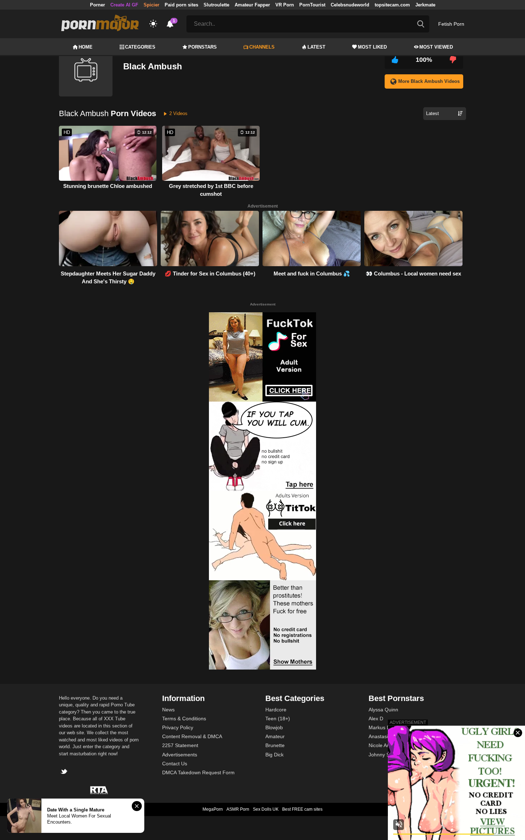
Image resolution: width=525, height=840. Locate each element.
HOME (85, 47)
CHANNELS (262, 47)
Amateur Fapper (252, 5)
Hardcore (275, 709)
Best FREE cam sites (302, 809)
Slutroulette (216, 5)
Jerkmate (425, 5)
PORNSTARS (202, 47)
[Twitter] (65, 772)
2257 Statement (180, 745)
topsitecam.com (392, 5)
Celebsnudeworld (350, 5)
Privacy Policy (177, 727)
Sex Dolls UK (266, 809)
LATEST (316, 47)
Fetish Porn (451, 24)
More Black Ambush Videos (429, 81)
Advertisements (179, 754)
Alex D (376, 718)
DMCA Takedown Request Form (198, 772)
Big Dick (274, 754)
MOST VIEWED (436, 47)
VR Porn (284, 5)
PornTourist (312, 5)
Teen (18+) (277, 718)
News (168, 709)
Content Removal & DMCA (192, 736)
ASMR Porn (237, 809)
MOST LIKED (372, 47)
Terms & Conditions (184, 718)
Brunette (275, 745)
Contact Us (174, 763)
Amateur (275, 736)
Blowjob (274, 727)
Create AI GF (124, 5)
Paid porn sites (181, 5)
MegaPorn (212, 809)
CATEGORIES (140, 47)
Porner (97, 5)
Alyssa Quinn (383, 709)
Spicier (151, 5)
